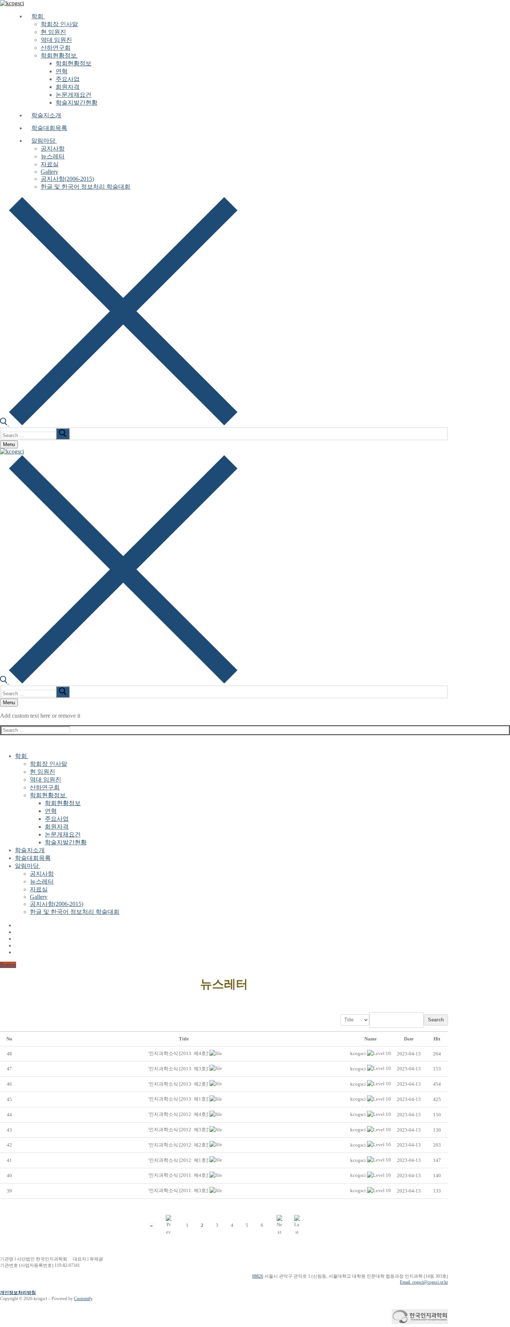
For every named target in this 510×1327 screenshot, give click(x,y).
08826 (257, 1276)
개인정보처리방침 (18, 1292)
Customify (83, 1298)
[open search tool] (118, 423)
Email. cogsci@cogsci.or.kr (424, 1282)
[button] (358, 1053)
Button (8, 965)
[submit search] (62, 433)
